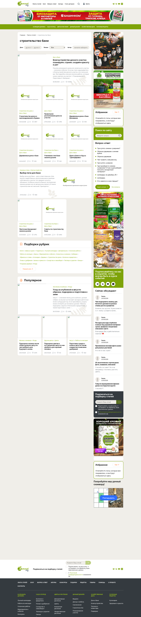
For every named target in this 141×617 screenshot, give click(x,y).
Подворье (94, 611)
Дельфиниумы (63, 250)
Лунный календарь (51, 250)
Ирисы (36, 254)
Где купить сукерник (105, 163)
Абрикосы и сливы (26, 257)
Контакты (21, 586)
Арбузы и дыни (29, 250)
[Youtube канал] (119, 3)
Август (71, 340)
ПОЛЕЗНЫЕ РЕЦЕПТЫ (102, 26)
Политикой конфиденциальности (110, 412)
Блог (44, 4)
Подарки (73, 582)
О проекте (112, 582)
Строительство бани (50, 150)
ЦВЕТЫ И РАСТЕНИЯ (62, 26)
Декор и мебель (78, 602)
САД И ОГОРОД (51, 26)
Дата (21, 47)
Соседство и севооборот (55, 260)
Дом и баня (56, 57)
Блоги (22, 250)
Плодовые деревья (26, 263)
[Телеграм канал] (113, 3)
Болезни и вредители (69, 257)
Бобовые (74, 254)
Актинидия (36, 257)
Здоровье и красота (116, 603)
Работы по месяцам (26, 254)
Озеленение (77, 605)
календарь (101, 178)
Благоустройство (36, 170)
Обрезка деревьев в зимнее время (107, 152)
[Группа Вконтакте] (116, 3)
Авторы (60, 4)
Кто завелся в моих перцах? (107, 181)
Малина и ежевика (25, 340)
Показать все (27, 269)
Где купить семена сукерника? (108, 148)
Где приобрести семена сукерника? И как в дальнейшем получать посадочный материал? (109, 168)
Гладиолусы (40, 250)
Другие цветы (48, 340)
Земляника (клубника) (60, 287)
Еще (116, 112)
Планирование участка (78, 611)
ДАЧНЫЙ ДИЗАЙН (75, 26)
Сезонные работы (74, 250)
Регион (46, 47)
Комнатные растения (58, 607)
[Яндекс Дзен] (122, 3)
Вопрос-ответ (52, 4)
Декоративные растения (59, 600)
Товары (92, 582)
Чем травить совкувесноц (107, 160)
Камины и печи (24, 170)
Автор (69, 47)
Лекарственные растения (59, 612)
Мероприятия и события (47, 254)
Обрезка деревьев (104, 156)
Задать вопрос (101, 187)
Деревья (43, 257)
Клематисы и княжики (63, 254)
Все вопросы (116, 187)
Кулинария (113, 600)
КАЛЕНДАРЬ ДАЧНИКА (39, 26)
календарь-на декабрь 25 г (107, 175)
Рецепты (83, 582)
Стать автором (69, 4)
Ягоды (35, 263)
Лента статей (36, 4)
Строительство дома (26, 111)
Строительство (78, 608)
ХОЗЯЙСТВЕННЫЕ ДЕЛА (88, 26)
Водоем (75, 599)
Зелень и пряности (39, 260)
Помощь (102, 582)
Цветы (57, 340)
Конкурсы (63, 582)
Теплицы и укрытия (70, 260)
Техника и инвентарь (94, 607)
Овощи (80, 260)
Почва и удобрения (26, 260)
